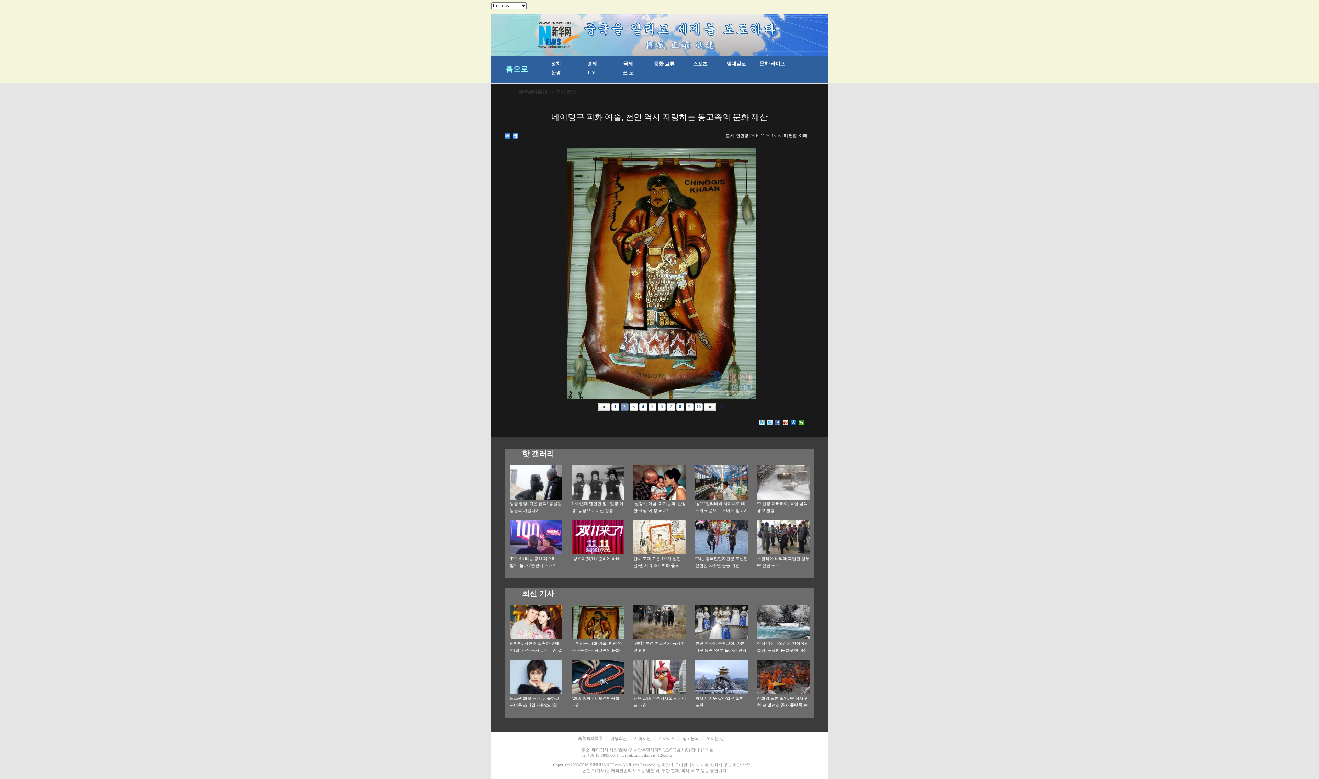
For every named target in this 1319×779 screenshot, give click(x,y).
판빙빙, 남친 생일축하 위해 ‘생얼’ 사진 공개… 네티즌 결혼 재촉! (536, 650)
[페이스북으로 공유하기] (778, 422)
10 (699, 406)
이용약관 (618, 738)
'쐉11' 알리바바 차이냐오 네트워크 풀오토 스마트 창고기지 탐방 (721, 510)
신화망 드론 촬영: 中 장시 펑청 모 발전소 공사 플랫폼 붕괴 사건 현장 (783, 705)
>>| (722, 406)
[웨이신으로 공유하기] (801, 422)
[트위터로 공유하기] (770, 422)
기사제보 (666, 738)
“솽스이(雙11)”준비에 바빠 (596, 558)
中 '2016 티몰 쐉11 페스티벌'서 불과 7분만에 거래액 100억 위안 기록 (533, 565)
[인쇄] (516, 136)
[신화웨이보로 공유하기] (762, 422)
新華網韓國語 (533, 91)
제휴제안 (642, 738)
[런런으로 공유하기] (794, 422)
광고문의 (691, 738)
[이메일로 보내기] (508, 136)
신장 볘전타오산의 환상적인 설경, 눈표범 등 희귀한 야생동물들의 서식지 (783, 650)
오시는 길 (715, 738)
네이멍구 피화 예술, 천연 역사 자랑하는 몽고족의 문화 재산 (597, 650)
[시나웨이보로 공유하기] (786, 422)
